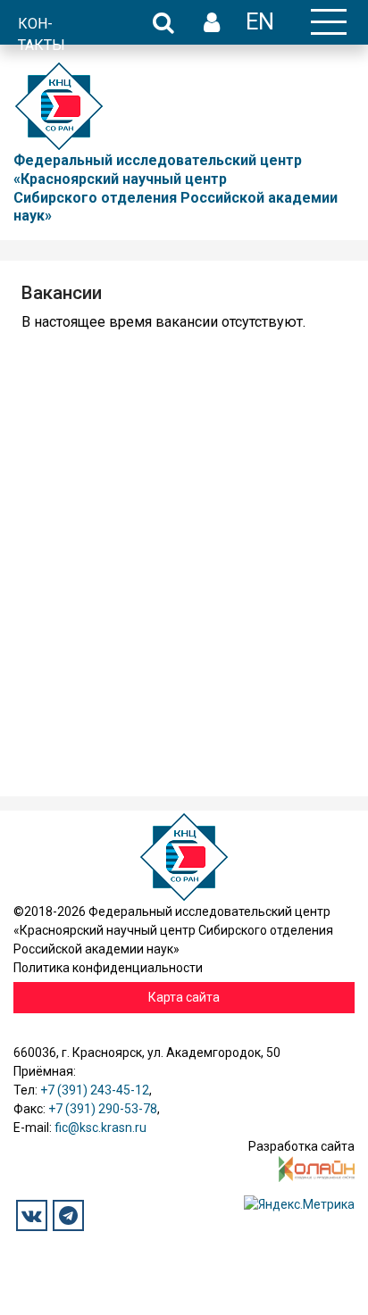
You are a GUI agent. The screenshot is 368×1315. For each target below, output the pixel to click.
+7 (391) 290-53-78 (102, 1109)
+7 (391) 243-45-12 (94, 1090)
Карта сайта (184, 997)
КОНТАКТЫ (41, 34)
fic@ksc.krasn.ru (100, 1127)
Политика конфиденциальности (108, 968)
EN (260, 21)
